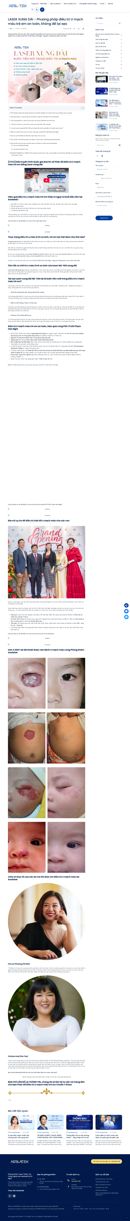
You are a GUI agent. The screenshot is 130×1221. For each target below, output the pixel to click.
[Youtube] (102, 156)
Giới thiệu (43, 4)
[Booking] (42, 9)
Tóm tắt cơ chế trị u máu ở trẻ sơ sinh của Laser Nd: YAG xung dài (31, 124)
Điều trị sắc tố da (101, 46)
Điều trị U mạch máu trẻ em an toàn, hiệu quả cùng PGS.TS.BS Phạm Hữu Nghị (35, 132)
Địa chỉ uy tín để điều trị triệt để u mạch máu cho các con (28, 135)
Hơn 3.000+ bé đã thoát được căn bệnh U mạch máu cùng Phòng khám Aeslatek (35, 139)
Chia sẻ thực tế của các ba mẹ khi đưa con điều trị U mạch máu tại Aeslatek (34, 143)
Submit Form (104, 218)
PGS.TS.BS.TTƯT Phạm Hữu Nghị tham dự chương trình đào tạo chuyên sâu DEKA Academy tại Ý (115, 114)
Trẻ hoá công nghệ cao (103, 54)
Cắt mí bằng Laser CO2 (102, 1182)
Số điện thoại (99, 174)
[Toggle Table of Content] (82, 108)
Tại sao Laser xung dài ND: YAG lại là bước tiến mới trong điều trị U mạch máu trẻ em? (37, 128)
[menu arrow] (47, 4)
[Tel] (126, 605)
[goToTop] (127, 1218)
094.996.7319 (75, 1181)
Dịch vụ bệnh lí (55, 4)
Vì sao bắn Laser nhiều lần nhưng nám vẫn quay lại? (18, 1136)
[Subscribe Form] (120, 145)
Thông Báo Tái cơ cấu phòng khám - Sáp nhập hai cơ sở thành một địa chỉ (77, 1136)
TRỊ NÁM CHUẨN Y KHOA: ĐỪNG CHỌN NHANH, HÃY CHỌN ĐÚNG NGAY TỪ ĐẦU (49, 1136)
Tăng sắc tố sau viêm (102, 1187)
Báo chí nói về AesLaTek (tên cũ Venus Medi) (107, 35)
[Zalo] (126, 617)
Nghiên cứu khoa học (102, 57)
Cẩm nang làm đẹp (102, 39)
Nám (11, 28)
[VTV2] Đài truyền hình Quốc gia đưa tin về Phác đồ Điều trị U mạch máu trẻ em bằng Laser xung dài (41, 113)
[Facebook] (97, 156)
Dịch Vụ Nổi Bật (100, 43)
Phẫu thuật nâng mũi (101, 1190)
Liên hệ (110, 4)
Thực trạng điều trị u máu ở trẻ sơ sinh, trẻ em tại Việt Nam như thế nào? (33, 120)
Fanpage (74, 1184)
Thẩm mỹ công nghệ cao (103, 50)
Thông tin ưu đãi (101, 61)
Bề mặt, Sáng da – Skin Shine (104, 1179)
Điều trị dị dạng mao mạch (103, 1184)
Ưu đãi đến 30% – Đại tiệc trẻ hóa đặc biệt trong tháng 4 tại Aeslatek (115, 126)
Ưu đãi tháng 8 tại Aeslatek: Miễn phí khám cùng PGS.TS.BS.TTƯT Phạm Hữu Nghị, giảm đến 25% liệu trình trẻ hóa (115, 90)
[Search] (32, 10)
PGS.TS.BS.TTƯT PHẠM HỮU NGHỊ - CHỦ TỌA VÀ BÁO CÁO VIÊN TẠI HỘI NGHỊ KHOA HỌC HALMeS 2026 (115, 78)
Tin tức (102, 4)
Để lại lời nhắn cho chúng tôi (104, 201)
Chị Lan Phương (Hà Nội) (21, 145)
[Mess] (126, 611)
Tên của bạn (99, 165)
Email (97, 183)
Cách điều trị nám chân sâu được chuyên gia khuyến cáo (107, 1136)
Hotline (73, 1179)
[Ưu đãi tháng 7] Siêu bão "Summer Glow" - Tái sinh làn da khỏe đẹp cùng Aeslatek (115, 102)
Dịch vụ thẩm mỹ (70, 4)
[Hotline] (37, 9)
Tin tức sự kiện (100, 68)
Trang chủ (35, 4)
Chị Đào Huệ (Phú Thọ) (21, 149)
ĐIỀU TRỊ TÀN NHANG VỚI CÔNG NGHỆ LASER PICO (107, 1194)
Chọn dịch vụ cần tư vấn (103, 192)
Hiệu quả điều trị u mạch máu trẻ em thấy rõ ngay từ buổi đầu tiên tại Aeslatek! (35, 116)
